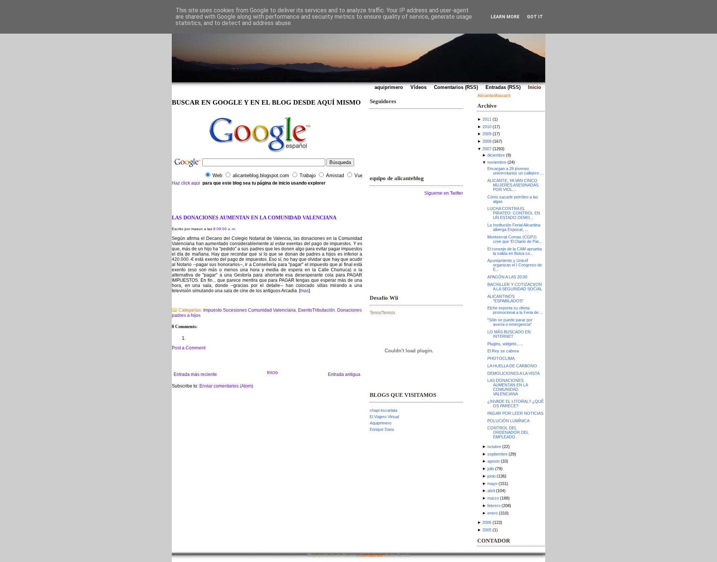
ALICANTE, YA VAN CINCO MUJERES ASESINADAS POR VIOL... (512, 185)
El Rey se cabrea (503, 351)
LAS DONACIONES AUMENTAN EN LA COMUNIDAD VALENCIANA (254, 217)
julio (490, 468)
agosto (493, 461)
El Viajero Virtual (384, 416)
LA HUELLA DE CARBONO (512, 366)
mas (304, 290)
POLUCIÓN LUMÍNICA (508, 421)
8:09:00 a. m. (224, 229)
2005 (486, 530)
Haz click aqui (186, 183)
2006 (486, 522)
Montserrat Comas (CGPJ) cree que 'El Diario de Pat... (514, 239)
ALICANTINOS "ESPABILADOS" (505, 298)
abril (491, 490)
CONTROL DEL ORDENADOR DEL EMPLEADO (508, 432)
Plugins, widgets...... (505, 344)
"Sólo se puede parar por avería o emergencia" (510, 322)
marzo (493, 498)
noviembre (496, 162)
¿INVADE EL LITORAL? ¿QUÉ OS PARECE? (515, 403)
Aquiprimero (380, 423)
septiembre (497, 454)
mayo (492, 483)
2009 (486, 134)
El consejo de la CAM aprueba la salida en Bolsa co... (514, 251)
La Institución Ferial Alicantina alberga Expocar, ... (513, 227)
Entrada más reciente (195, 374)
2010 (486, 126)
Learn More (505, 16)
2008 (486, 141)
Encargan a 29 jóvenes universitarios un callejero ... (515, 170)
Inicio (272, 372)
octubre (494, 446)
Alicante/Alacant (493, 95)
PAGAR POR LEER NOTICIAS (515, 413)
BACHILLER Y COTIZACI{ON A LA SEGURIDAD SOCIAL (514, 286)
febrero (493, 505)
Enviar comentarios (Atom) (226, 386)
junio (491, 476)
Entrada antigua (344, 374)
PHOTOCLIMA (501, 358)
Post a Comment (188, 348)
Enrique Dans (382, 429)
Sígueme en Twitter (443, 193)
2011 (486, 119)
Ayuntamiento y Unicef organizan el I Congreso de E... (514, 265)
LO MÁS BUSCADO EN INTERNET (509, 334)
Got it (535, 16)
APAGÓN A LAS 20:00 (507, 277)
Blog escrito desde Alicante (331, 555)
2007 (486, 148)
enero (492, 513)
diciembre (496, 155)
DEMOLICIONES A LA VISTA (513, 373)
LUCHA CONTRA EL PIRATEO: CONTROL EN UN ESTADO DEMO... (513, 213)
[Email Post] (172, 300)
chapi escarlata (383, 410)
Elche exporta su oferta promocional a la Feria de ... (515, 310)
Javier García (397, 555)
